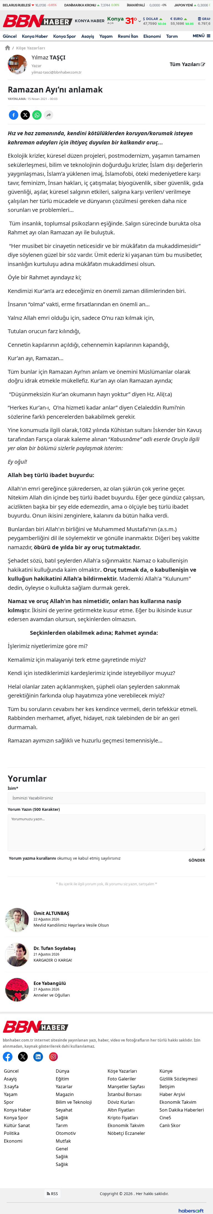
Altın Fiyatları (121, 1110)
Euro (178, 19)
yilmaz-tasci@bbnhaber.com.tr (57, 72)
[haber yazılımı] (191, 1210)
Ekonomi (152, 36)
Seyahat (64, 1110)
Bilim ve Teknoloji (74, 1102)
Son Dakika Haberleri (181, 1110)
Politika (11, 1133)
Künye (166, 1071)
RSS (54, 1193)
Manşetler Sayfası (126, 1086)
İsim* (13, 788)
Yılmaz (48, 57)
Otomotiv (66, 1133)
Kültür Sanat (17, 1125)
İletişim (167, 1086)
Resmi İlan (128, 36)
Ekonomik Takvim (126, 1125)
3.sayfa (11, 1086)
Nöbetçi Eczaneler (126, 1133)
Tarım (172, 36)
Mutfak (63, 1141)
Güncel (10, 36)
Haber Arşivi (172, 1094)
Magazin (65, 1094)
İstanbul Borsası (124, 1094)
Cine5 (165, 1118)
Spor (9, 1102)
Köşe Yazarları (28, 48)
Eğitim (62, 1079)
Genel (62, 1149)
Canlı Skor (170, 1125)
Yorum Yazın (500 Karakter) (34, 809)
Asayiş (87, 36)
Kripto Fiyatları (123, 1118)
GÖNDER (197, 860)
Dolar (152, 19)
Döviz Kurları (121, 1102)
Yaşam (106, 36)
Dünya (62, 1071)
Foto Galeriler (122, 1079)
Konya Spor (64, 36)
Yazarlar (64, 1086)
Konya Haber (35, 36)
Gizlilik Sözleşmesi (178, 1079)
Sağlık (62, 1118)
